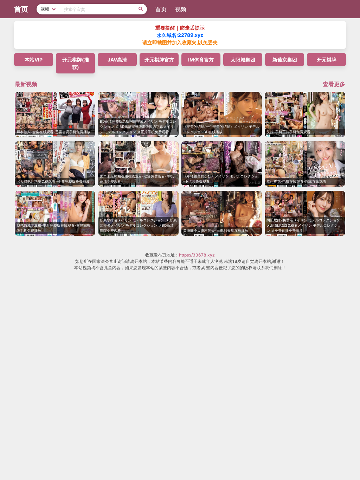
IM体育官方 (201, 60)
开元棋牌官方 (159, 60)
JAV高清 (117, 60)
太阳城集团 (243, 60)
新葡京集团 (284, 60)
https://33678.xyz (197, 255)
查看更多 (334, 83)
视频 (180, 9)
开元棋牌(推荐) (75, 63)
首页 (161, 9)
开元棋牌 (326, 60)
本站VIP (34, 60)
